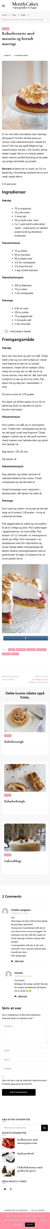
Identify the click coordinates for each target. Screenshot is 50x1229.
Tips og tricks (38, 1210)
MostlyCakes (25, 4)
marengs (21, 650)
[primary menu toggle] (3, 6)
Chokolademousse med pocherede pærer (29, 1169)
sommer (6, 654)
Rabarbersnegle (14, 742)
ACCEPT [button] (30, 1224)
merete (8, 56)
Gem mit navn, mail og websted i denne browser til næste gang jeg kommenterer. (24, 1082)
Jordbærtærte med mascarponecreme (27, 1141)
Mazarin (31, 650)
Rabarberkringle (14, 801)
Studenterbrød (25, 1153)
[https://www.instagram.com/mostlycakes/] (10, 1189)
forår (11, 650)
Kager (5, 29)
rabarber (41, 650)
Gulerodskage (12, 861)
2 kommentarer (21, 56)
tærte (15, 654)
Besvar (19, 961)
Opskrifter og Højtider (16, 1210)
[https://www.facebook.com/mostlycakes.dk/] (5, 1189)
